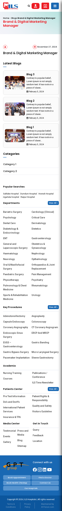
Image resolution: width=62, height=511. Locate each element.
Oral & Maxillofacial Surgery (13, 266)
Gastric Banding (40, 342)
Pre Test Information (14, 396)
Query (36, 429)
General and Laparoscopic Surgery (15, 246)
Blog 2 (30, 100)
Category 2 (10, 171)
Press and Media (22, 432)
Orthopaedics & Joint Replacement (43, 266)
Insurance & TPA (12, 417)
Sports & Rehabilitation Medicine (15, 297)
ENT (5, 238)
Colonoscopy (39, 321)
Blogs (14, 18)
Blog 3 (30, 74)
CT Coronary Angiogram (45, 327)
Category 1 (9, 164)
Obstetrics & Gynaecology (39, 246)
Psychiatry (37, 280)
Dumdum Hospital (28, 194)
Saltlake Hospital (11, 194)
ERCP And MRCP (40, 333)
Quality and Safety (42, 406)
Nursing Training (12, 373)
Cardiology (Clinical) (43, 212)
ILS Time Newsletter (43, 382)
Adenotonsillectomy (14, 316)
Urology (36, 295)
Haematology (10, 253)
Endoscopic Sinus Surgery (13, 335)
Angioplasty (38, 316)
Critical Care (38, 217)
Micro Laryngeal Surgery (45, 352)
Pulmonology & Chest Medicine (14, 287)
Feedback (38, 435)
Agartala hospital (11, 197)
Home (6, 18)
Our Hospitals (31, 488)
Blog (19, 440)
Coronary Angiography (15, 327)
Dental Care (9, 223)
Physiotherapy (11, 280)
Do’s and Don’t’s (11, 402)
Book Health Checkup (17, 482)
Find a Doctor (45, 477)
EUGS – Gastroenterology (12, 344)
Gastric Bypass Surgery (16, 352)
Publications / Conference (39, 375)
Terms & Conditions (11, 505)
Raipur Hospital (28, 197)
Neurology (9, 259)
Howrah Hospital (46, 194)
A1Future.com (47, 507)
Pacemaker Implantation (16, 357)
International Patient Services (14, 409)
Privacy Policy (27, 505)
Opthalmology (39, 259)
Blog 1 (30, 127)
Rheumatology (39, 285)
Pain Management (41, 274)
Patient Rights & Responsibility (40, 398)
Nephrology (38, 253)
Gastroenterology (41, 238)
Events (6, 436)
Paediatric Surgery (13, 274)
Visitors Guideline (42, 411)
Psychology (9, 217)
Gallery (7, 442)
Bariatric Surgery (12, 212)
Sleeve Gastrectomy (42, 357)
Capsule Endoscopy (14, 321)
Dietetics (36, 228)
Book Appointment (17, 477)
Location (37, 441)
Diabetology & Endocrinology (11, 230)
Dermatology (39, 223)
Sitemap (21, 446)
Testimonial (9, 430)
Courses (7, 378)
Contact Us (45, 482)
